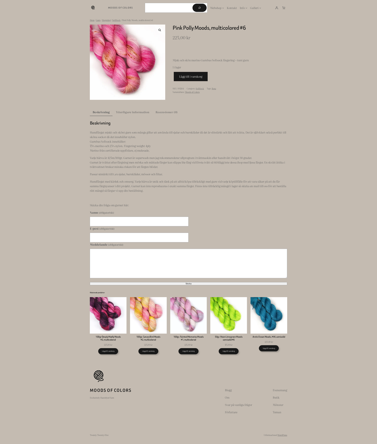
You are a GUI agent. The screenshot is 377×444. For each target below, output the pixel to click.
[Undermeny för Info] (246, 8)
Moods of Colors (120, 7)
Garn (98, 20)
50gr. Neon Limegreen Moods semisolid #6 (228, 338)
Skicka (188, 284)
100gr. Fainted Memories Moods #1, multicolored (188, 338)
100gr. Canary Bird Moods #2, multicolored (148, 338)
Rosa (214, 88)
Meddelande (106, 244)
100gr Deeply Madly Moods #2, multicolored (108, 338)
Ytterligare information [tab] (132, 112)
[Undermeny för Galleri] (260, 8)
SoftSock (116, 20)
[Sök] (199, 8)
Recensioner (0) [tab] (167, 112)
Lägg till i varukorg (190, 76)
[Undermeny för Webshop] (223, 8)
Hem (92, 20)
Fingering (106, 20)
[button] (159, 30)
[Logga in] (276, 7)
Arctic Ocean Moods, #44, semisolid (269, 336)
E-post (102, 228)
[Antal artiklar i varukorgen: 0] (283, 7)
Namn (102, 212)
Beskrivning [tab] (101, 112)
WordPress (282, 435)
